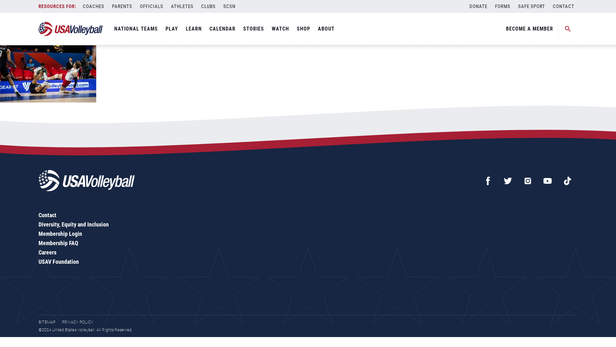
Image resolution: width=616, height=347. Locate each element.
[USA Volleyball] (70, 29)
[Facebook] (488, 181)
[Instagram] (527, 181)
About (326, 29)
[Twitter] (508, 181)
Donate (478, 6)
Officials (151, 6)
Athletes (182, 6)
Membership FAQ (58, 243)
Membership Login (60, 233)
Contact (563, 6)
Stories (253, 29)
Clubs (208, 6)
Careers (47, 252)
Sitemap (47, 322)
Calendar (222, 29)
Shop (303, 29)
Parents (122, 6)
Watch (280, 29)
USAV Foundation (58, 261)
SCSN (229, 6)
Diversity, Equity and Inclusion (73, 224)
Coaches (93, 6)
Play (172, 29)
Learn (194, 29)
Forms (502, 6)
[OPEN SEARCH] (568, 29)
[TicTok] (567, 181)
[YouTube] (547, 181)
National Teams (136, 29)
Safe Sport (531, 6)
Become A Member (529, 29)
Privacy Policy (77, 322)
